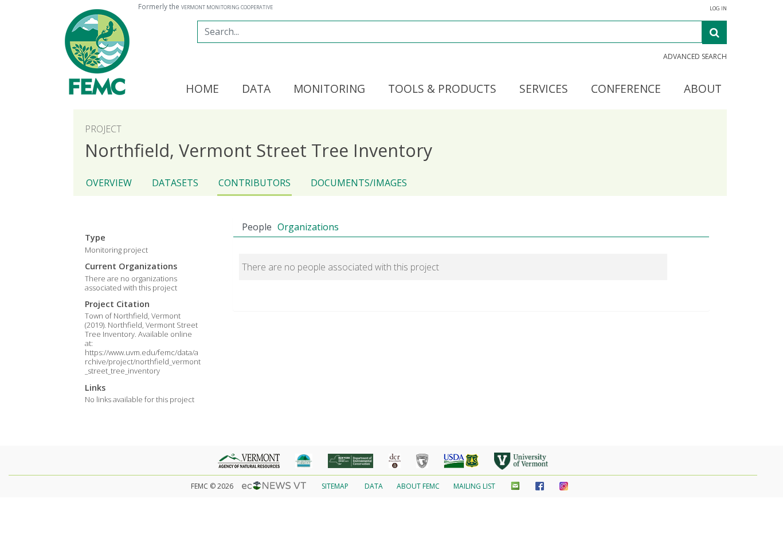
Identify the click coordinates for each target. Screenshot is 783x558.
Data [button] (256, 89)
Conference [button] (626, 89)
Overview (109, 182)
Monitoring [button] (329, 89)
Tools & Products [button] (442, 89)
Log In (718, 8)
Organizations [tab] (308, 226)
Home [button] (202, 89)
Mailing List (474, 486)
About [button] (703, 89)
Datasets (175, 182)
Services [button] (543, 89)
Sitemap (335, 486)
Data (374, 486)
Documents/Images (359, 182)
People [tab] (257, 226)
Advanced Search (695, 56)
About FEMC (418, 486)
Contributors (254, 182)
